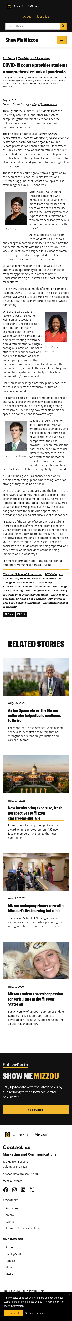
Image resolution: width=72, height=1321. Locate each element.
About (27, 16)
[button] (35, 1313)
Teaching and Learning (34, 58)
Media (9, 1274)
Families (10, 1261)
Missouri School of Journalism (22, 574)
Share (10, 614)
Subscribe (42, 16)
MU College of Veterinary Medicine (26, 595)
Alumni (9, 1267)
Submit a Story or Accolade (22, 1228)
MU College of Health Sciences (45, 590)
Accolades (11, 1208)
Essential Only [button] (13, 1313)
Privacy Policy (52, 1301)
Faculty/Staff (13, 1254)
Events (9, 1222)
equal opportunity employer (29, 1290)
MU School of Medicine (26, 603)
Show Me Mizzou (21, 40)
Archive (10, 1215)
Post (22, 614)
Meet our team (12, 1181)
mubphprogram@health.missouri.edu (27, 565)
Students (9, 58)
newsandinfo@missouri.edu (20, 1174)
